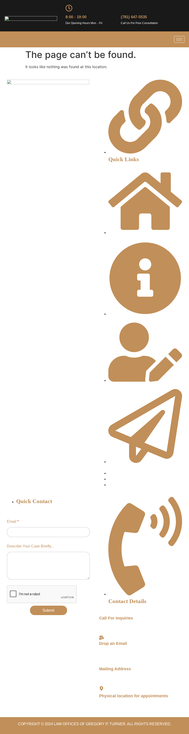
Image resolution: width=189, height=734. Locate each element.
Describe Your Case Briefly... (30, 546)
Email (13, 521)
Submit (48, 610)
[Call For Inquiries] (101, 612)
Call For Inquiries (116, 618)
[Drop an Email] (101, 637)
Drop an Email (113, 643)
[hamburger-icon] (179, 39)
